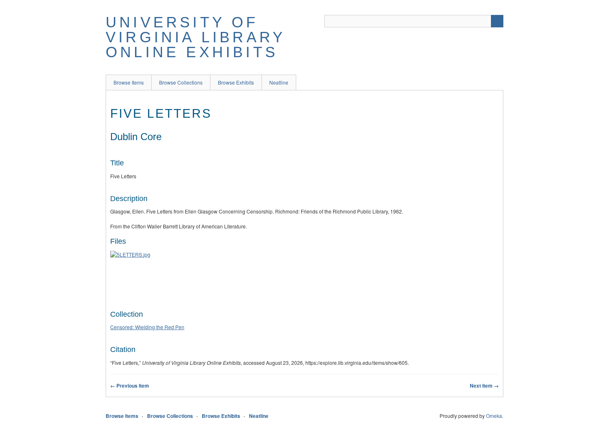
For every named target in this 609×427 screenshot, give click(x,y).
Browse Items (129, 82)
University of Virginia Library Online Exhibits (195, 37)
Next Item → (484, 385)
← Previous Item (129, 385)
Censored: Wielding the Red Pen (147, 326)
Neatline (278, 82)
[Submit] (497, 21)
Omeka (494, 415)
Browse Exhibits (236, 82)
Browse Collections (181, 82)
